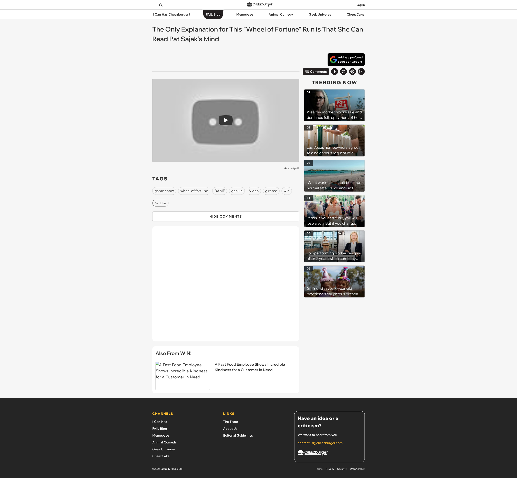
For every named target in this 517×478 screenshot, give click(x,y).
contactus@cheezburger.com (320, 443)
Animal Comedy (164, 442)
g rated (271, 190)
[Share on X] (343, 71)
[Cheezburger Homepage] (260, 4)
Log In (360, 5)
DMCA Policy (357, 468)
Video (254, 190)
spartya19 (293, 168)
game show (164, 190)
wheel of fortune (194, 190)
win (287, 190)
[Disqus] (226, 286)
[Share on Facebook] (334, 71)
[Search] (161, 5)
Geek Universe (163, 449)
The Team (230, 422)
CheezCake (160, 456)
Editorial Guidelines (238, 435)
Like (163, 203)
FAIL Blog (159, 428)
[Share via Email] (361, 71)
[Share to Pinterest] (352, 71)
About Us (230, 428)
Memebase (160, 435)
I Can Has (159, 422)
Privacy (330, 468)
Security (342, 468)
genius (237, 190)
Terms (319, 468)
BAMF (219, 190)
